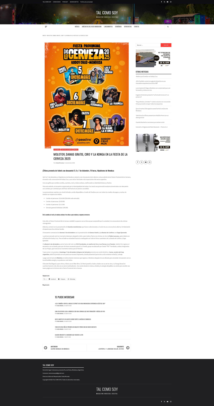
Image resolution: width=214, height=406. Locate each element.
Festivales (57, 149)
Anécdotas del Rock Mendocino (91, 26)
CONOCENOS (57, 2)
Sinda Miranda (60, 163)
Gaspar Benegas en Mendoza (60, 348)
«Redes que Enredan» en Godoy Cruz (146, 76)
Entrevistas (128, 26)
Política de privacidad (86, 2)
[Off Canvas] (46, 26)
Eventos (136, 26)
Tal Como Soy (107, 12)
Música (77, 26)
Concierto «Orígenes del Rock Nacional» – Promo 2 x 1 (152, 127)
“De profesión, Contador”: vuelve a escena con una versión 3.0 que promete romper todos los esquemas (153, 103)
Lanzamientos (108, 26)
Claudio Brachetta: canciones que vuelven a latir (69, 335)
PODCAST (65, 2)
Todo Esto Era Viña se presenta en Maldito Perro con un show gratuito (75, 327)
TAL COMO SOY (47, 2)
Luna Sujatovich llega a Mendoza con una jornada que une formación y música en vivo (80, 311)
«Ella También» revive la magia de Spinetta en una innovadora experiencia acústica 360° (80, 304)
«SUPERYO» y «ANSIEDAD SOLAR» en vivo (111, 348)
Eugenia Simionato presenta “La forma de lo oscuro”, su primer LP (152, 96)
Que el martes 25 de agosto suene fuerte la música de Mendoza (73, 319)
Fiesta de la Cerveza (67, 149)
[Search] (168, 27)
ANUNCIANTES (74, 2)
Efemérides (118, 26)
